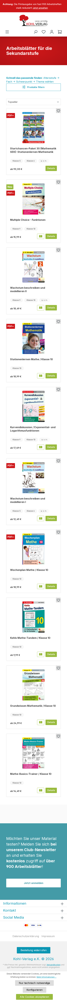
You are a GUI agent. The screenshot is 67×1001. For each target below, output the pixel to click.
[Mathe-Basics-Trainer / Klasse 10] (33, 753)
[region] (33, 6)
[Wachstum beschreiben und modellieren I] (33, 477)
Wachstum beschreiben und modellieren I (27, 500)
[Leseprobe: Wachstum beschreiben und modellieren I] (40, 518)
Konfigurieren (34, 989)
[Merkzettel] (44, 31)
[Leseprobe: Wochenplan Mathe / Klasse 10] (40, 586)
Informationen (14, 903)
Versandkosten (53, 965)
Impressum (48, 936)
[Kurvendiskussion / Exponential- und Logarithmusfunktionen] (33, 406)
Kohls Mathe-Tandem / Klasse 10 (30, 637)
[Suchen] (35, 31)
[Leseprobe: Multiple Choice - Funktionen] (40, 236)
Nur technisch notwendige (34, 983)
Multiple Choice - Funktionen (27, 219)
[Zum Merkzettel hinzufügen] (58, 110)
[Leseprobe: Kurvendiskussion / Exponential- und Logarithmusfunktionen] (40, 447)
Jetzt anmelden (33, 883)
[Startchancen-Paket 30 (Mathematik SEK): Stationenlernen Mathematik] (33, 127)
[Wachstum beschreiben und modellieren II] (33, 266)
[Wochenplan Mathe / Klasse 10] (33, 549)
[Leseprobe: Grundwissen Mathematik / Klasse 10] (40, 722)
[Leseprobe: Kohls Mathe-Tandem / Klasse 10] (40, 654)
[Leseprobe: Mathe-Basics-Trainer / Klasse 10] (40, 790)
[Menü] (7, 31)
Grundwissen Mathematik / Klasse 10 (33, 705)
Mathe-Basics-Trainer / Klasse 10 (30, 773)
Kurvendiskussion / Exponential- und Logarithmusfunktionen (32, 429)
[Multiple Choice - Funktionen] (33, 199)
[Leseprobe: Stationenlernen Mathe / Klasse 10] (40, 375)
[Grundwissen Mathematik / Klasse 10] (33, 684)
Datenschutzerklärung (25, 936)
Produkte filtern (36, 87)
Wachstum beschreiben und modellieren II (27, 289)
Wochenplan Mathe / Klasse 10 (29, 569)
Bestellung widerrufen (34, 950)
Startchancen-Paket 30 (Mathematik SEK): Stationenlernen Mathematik (33, 150)
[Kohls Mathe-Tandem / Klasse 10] (33, 617)
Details (51, 168)
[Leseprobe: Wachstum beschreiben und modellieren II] (40, 307)
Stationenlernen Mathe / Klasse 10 (31, 359)
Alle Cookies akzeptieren (34, 996)
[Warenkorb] (60, 31)
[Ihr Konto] (52, 31)
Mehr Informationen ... (46, 977)
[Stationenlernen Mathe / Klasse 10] (33, 338)
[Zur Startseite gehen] (33, 20)
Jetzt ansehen (40, 7)
